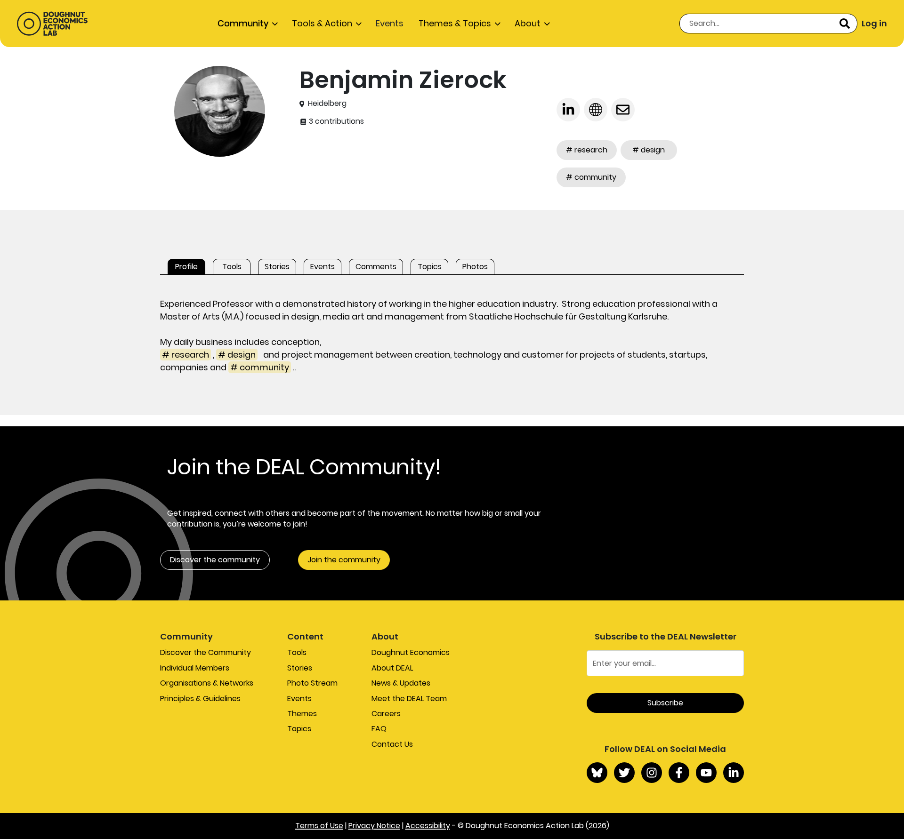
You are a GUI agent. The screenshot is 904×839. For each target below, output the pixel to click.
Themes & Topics (455, 23)
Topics (299, 728)
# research (586, 149)
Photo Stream (312, 683)
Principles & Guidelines (200, 698)
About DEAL (392, 668)
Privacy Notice (374, 825)
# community (591, 177)
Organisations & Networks (206, 683)
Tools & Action (322, 23)
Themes (302, 713)
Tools (297, 652)
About (528, 23)
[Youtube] (706, 772)
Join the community (343, 559)
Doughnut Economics (410, 652)
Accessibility (427, 825)
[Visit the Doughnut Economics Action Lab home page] (52, 23)
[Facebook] (679, 772)
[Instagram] (651, 772)
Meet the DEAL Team (409, 698)
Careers (386, 713)
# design (648, 149)
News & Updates (400, 683)
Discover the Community (205, 652)
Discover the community (215, 559)
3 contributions (335, 121)
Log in (874, 23)
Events (390, 23)
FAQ (379, 728)
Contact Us (392, 744)
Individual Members (194, 668)
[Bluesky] (597, 772)
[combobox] (768, 23)
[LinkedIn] (733, 772)
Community (243, 23)
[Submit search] (844, 23)
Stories (299, 668)
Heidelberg (327, 103)
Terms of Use (319, 825)
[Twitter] (624, 772)
